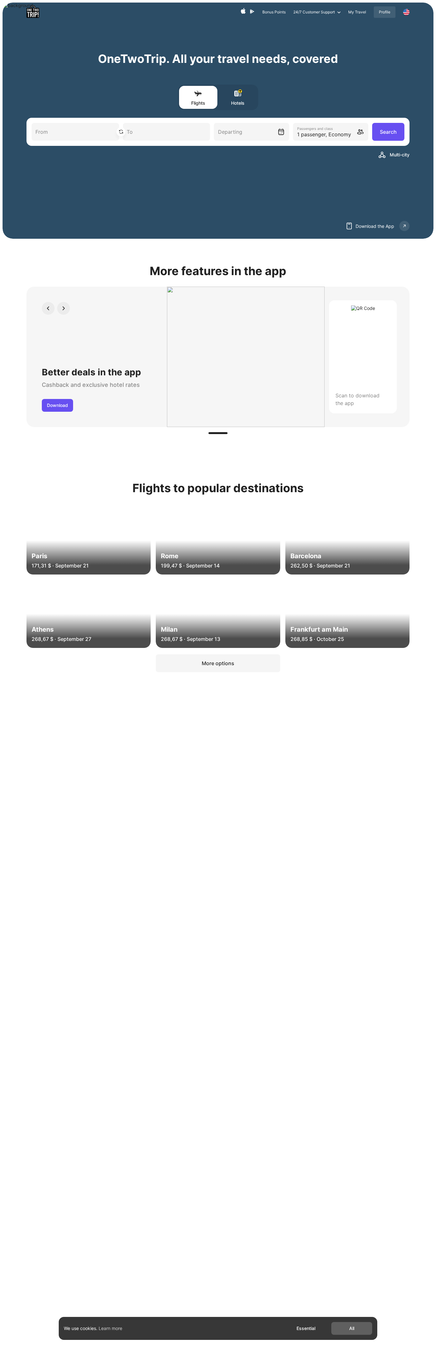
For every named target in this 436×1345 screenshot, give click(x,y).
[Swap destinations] (121, 131)
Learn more (110, 1328)
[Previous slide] (48, 308)
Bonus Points (274, 12)
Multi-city (400, 154)
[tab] (218, 433)
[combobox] (251, 132)
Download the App (375, 226)
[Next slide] (63, 308)
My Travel (357, 12)
